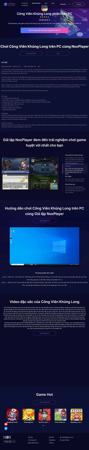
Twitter (51, 443)
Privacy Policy (64, 440)
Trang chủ (25, 3)
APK (58, 53)
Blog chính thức (33, 443)
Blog (52, 3)
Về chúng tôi (32, 440)
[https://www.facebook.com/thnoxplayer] (6, 428)
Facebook (25, 5)
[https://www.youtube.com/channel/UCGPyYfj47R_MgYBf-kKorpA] (6, 424)
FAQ (46, 3)
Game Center (36, 3)
